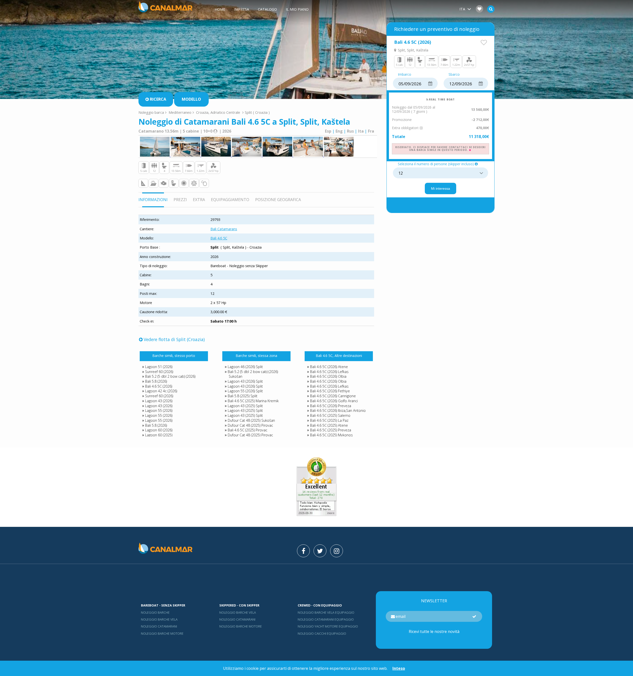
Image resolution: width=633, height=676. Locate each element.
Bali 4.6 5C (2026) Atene (329, 366)
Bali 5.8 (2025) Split (242, 396)
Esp (328, 131)
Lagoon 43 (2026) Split (245, 381)
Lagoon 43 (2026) (158, 400)
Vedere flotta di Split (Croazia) (174, 339)
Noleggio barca (151, 112)
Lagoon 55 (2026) (158, 410)
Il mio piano (297, 9)
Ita (361, 131)
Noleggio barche (155, 612)
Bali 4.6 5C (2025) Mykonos (331, 435)
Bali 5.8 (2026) (156, 381)
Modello (191, 99)
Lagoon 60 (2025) (158, 435)
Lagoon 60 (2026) (158, 430)
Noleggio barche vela (159, 619)
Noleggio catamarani (159, 626)
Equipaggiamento (230, 199)
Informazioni (153, 199)
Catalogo (267, 9)
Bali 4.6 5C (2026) (158, 386)
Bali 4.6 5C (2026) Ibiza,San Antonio (338, 410)
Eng (339, 131)
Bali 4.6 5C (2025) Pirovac (247, 430)
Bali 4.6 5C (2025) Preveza (330, 430)
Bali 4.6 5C (218, 238)
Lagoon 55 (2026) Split (245, 391)
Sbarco (454, 74)
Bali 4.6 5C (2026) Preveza (330, 405)
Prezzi (180, 199)
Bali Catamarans (223, 229)
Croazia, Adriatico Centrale (218, 112)
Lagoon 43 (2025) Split (245, 405)
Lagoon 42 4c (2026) (161, 391)
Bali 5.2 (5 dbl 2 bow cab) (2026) (170, 376)
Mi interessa (440, 188)
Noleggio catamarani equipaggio (326, 619)
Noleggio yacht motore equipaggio (328, 626)
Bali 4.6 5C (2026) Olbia (328, 376)
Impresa (241, 9)
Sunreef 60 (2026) (159, 371)
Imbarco (404, 74)
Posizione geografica (278, 199)
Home (220, 9)
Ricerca (158, 99)
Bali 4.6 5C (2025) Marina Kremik (253, 400)
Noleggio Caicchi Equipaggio (322, 633)
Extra (199, 199)
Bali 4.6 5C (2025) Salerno (330, 415)
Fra (371, 131)
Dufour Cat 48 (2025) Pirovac (250, 425)
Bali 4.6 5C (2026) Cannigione (333, 396)
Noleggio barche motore (162, 633)
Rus (350, 131)
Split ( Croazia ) (257, 112)
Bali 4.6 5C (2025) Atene (329, 425)
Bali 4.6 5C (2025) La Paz (329, 420)
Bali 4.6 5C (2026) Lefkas (329, 371)
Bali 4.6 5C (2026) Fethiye (330, 391)
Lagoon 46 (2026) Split (245, 366)
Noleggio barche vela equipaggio (326, 612)
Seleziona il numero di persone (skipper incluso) (436, 164)
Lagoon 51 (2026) (158, 366)
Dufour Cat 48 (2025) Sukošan (251, 420)
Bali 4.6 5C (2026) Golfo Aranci (334, 400)
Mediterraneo (180, 112)
